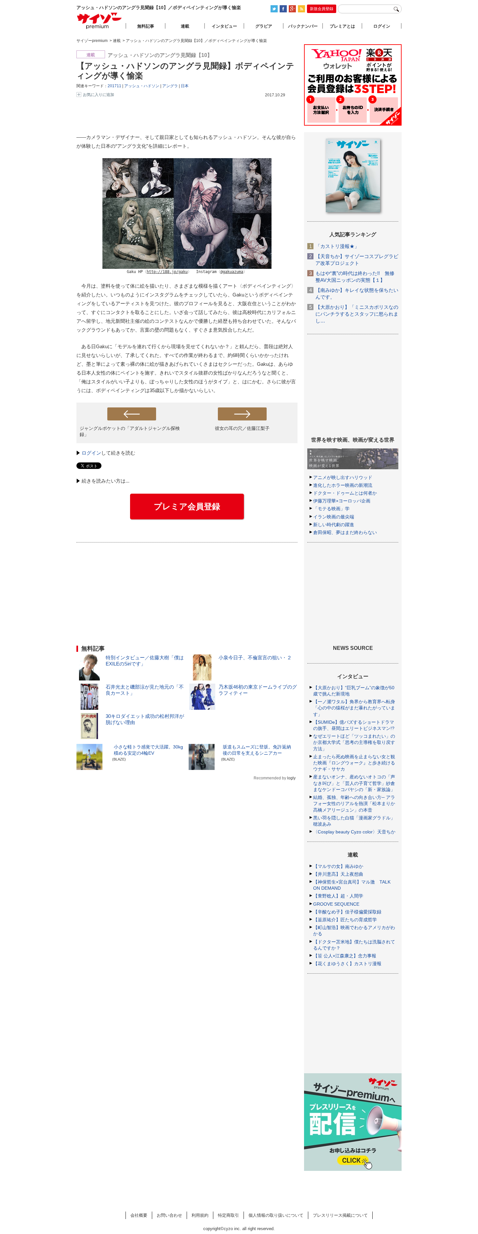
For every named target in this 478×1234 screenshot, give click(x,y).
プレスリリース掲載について (340, 1215)
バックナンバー (303, 26)
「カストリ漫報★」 (337, 246)
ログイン (91, 453)
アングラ (170, 86)
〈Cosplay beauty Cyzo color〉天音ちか (354, 831)
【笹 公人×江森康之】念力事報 (344, 955)
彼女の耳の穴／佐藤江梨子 (242, 428)
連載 (185, 26)
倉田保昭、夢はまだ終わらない (345, 532)
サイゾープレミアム (99, 20)
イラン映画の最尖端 (333, 516)
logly (291, 778)
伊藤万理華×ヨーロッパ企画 (341, 500)
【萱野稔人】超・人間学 (338, 895)
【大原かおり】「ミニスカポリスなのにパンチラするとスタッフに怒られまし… (356, 313)
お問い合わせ (169, 1215)
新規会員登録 (321, 9)
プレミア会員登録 (187, 506)
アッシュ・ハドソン (141, 86)
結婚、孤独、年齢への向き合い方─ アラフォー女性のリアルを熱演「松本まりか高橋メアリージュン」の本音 (354, 803)
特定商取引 (228, 1215)
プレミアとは (342, 26)
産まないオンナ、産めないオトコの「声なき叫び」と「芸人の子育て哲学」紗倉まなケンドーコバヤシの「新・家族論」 (354, 783)
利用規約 (200, 1215)
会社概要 (138, 1215)
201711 (114, 86)
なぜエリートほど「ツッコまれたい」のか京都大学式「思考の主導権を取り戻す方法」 (354, 742)
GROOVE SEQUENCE (336, 904)
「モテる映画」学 (331, 508)
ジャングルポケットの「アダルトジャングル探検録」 (130, 431)
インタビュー (224, 26)
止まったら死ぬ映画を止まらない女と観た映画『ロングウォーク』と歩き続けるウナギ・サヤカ (354, 763)
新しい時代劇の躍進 (333, 524)
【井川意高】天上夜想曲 (338, 874)
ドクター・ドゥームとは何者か (345, 493)
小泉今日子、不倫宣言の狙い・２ (255, 657)
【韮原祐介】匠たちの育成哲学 (345, 919)
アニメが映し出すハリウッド (342, 477)
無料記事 (145, 26)
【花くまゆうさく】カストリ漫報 (347, 963)
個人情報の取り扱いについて (275, 1215)
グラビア (263, 26)
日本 (185, 86)
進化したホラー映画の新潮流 (342, 485)
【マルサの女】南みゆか (338, 866)
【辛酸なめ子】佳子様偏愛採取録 (347, 911)
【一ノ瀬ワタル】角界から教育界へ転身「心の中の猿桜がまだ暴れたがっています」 (354, 708)
